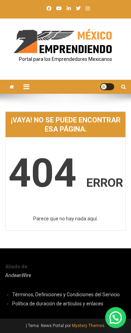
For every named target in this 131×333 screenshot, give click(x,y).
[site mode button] (107, 86)
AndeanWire (18, 275)
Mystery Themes (88, 325)
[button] (115, 317)
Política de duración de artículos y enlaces (57, 303)
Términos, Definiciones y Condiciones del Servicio (66, 294)
